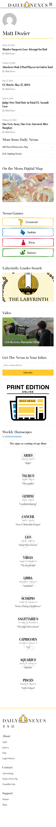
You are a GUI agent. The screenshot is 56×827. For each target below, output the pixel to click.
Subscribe (28, 372)
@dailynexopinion (13, 436)
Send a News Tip (10, 779)
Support (7, 793)
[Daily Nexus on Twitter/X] (8, 726)
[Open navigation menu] (51, 4)
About (6, 736)
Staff (4, 742)
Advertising (7, 773)
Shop (4, 804)
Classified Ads (8, 784)
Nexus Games (12, 213)
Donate (5, 799)
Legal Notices (8, 758)
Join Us (5, 747)
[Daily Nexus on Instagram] (12, 726)
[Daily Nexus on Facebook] (3, 726)
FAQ (4, 753)
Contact (7, 767)
